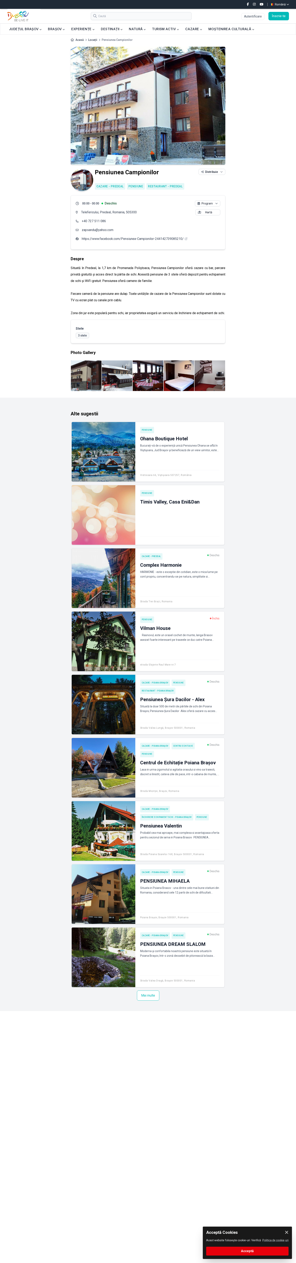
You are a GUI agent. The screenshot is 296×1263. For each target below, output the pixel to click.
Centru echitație (183, 746)
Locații (92, 39)
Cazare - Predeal (110, 186)
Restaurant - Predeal (165, 186)
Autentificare (253, 16)
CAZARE (192, 29)
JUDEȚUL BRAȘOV (24, 29)
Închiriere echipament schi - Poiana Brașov (167, 817)
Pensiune (135, 186)
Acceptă (247, 1251)
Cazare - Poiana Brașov (155, 683)
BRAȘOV (55, 29)
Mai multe (148, 995)
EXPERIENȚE (81, 29)
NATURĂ (136, 29)
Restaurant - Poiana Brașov (158, 691)
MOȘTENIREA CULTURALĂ (230, 29)
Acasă (80, 39)
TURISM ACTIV (164, 29)
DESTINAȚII (110, 29)
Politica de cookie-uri (275, 1240)
